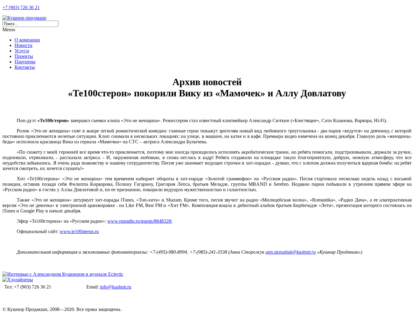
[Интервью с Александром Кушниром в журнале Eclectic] (62, 274)
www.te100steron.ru (79, 231)
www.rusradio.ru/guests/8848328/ (139, 221)
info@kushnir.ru (115, 286)
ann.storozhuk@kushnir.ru (290, 252)
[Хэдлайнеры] (17, 279)
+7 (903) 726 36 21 (21, 7)
